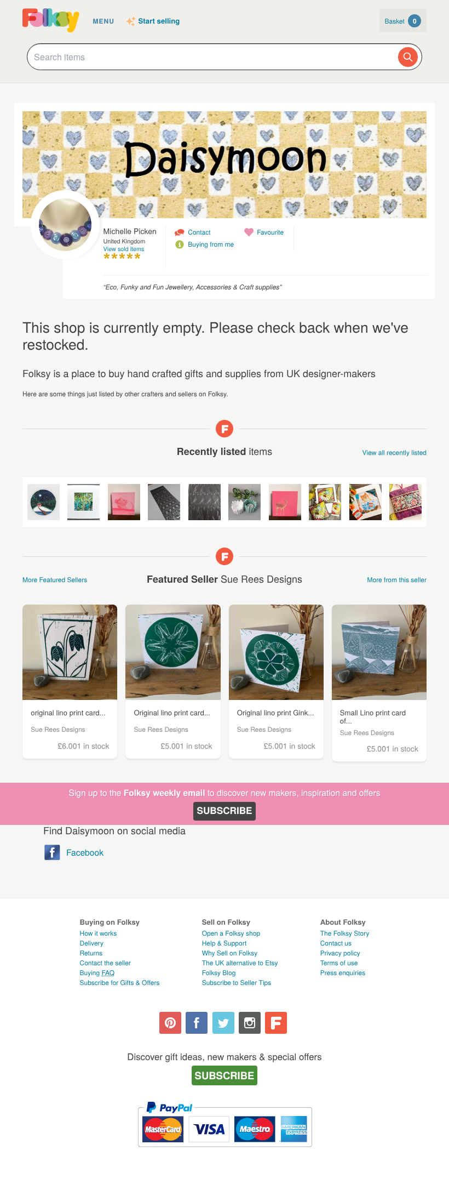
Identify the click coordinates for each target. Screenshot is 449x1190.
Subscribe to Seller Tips (237, 982)
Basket (401, 21)
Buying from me (211, 244)
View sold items (124, 249)
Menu (103, 21)
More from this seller (397, 579)
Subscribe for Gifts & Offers (120, 982)
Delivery (91, 943)
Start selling (159, 21)
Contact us (336, 943)
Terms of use (339, 962)
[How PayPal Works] (224, 1152)
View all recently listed (394, 452)
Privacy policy (340, 953)
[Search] (408, 57)
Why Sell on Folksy (230, 953)
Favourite (270, 232)
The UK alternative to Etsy (240, 962)
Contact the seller (105, 962)
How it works (98, 933)
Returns (91, 953)
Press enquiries (343, 972)
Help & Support (224, 943)
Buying (97, 972)
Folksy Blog (219, 972)
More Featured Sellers (54, 579)
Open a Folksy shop (231, 933)
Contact (199, 232)
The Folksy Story (345, 933)
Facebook (84, 852)
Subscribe (224, 810)
